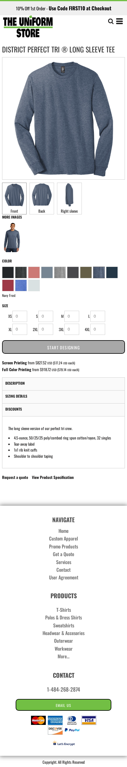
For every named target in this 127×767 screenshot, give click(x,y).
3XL (61, 329)
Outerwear (63, 640)
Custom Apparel (63, 538)
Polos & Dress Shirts (63, 617)
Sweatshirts (63, 625)
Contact (63, 569)
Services (63, 562)
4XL (87, 329)
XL (10, 329)
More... (63, 656)
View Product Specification (53, 477)
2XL (35, 329)
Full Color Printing (16, 369)
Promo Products (63, 546)
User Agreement (63, 577)
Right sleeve (69, 211)
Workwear (64, 648)
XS (10, 316)
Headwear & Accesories (63, 633)
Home (63, 530)
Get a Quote (63, 554)
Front (14, 211)
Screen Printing (14, 363)
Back (41, 211)
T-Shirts (63, 609)
